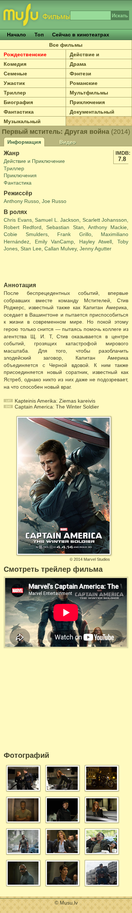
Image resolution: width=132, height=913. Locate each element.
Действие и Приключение (87, 57)
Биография (18, 102)
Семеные (15, 73)
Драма (78, 64)
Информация (24, 142)
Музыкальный (22, 121)
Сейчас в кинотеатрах (80, 35)
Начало (16, 35)
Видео (67, 142)
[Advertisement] (46, 267)
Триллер (15, 93)
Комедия (15, 64)
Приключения (87, 102)
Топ (39, 35)
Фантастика (19, 112)
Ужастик (14, 83)
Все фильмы (65, 45)
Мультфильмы (89, 93)
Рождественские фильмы (25, 57)
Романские (84, 83)
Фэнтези (80, 73)
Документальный (92, 112)
